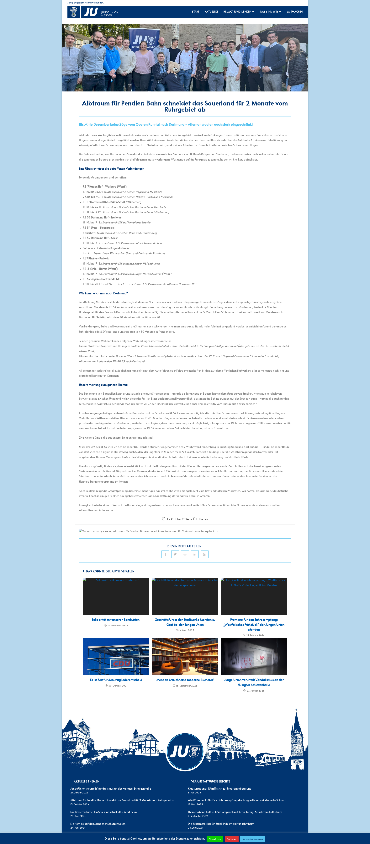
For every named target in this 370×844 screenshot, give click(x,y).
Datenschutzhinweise (253, 839)
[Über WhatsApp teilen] (205, 554)
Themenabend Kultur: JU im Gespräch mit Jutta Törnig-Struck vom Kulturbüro (235, 812)
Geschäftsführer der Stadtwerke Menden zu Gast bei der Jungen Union (185, 622)
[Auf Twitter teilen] (175, 554)
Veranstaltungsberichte (210, 781)
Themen (203, 519)
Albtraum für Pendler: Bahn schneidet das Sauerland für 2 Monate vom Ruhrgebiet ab (122, 800)
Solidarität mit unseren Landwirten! (116, 619)
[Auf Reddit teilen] (185, 554)
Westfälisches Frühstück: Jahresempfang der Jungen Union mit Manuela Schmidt (237, 800)
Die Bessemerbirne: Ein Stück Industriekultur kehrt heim (103, 812)
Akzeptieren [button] (215, 839)
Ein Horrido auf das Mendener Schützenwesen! (98, 824)
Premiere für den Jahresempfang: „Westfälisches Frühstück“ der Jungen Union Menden (253, 624)
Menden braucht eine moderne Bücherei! (185, 680)
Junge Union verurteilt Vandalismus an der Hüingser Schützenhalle (254, 682)
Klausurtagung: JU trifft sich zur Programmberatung (219, 788)
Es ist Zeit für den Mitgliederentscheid (116, 680)
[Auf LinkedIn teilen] (195, 554)
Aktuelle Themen (86, 781)
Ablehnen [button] (231, 839)
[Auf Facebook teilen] (165, 554)
